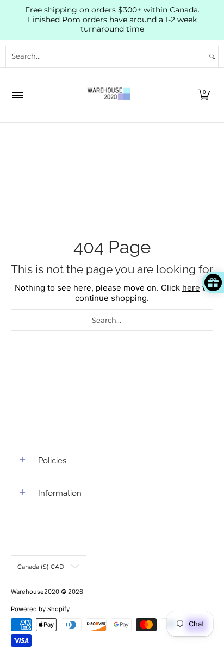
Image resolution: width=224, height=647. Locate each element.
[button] (204, 95)
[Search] (212, 56)
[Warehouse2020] (108, 95)
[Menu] (17, 95)
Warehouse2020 (35, 591)
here (191, 287)
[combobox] (106, 56)
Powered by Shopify (40, 609)
